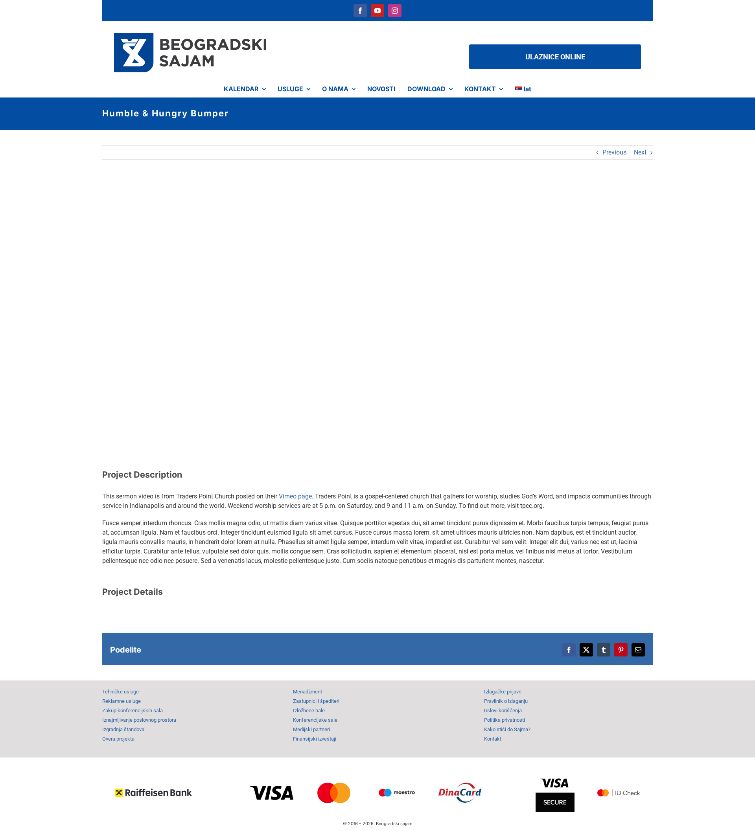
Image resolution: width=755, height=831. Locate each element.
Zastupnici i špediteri (316, 701)
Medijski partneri (311, 729)
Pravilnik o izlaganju (506, 701)
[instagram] (394, 10)
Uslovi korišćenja (503, 710)
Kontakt (492, 739)
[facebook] (360, 10)
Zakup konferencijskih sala (132, 710)
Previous (614, 152)
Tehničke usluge (120, 692)
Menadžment (307, 692)
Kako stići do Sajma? (507, 729)
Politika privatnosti (504, 720)
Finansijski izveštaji (314, 739)
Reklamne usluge (121, 701)
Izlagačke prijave (502, 692)
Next (640, 152)
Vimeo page (295, 496)
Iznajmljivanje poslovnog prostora (139, 720)
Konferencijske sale (315, 720)
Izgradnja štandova (123, 729)
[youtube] (377, 10)
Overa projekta (118, 739)
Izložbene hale (309, 710)
